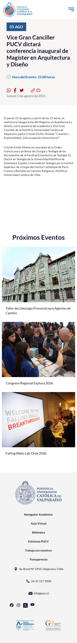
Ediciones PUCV (38, 541)
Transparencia (38, 559)
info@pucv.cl (41, 593)
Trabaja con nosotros (38, 550)
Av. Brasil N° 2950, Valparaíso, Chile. (41, 569)
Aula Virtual (38, 523)
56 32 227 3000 (41, 581)
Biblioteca (38, 532)
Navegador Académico (38, 514)
